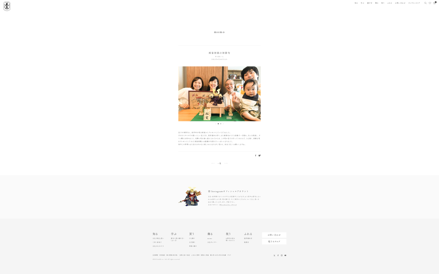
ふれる (389, 3)
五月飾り (192, 242)
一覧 (219, 163)
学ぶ (362, 3)
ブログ (229, 255)
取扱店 (246, 242)
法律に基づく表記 (185, 255)
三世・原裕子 (157, 242)
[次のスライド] (223, 123)
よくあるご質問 (195, 255)
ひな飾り (192, 238)
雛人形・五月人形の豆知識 (218, 255)
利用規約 (162, 255)
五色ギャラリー (212, 242)
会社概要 (155, 255)
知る (356, 3)
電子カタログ (274, 242)
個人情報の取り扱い (172, 255)
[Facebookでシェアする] (255, 155)
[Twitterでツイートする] (259, 155)
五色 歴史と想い (158, 238)
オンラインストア (414, 3)
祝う (382, 3)
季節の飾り (193, 246)
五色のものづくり (158, 246)
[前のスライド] (215, 123)
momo (209, 238)
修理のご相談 (205, 255)
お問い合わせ (400, 3)
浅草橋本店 (248, 238)
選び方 (369, 3)
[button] (218, 123)
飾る (377, 3)
